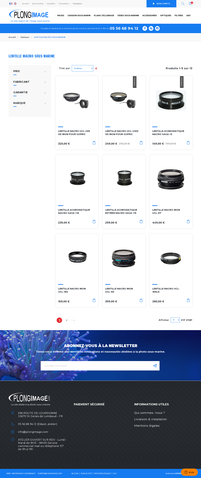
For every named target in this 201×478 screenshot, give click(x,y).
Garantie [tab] (20, 92)
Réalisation (174, 473)
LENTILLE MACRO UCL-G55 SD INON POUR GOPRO (74, 133)
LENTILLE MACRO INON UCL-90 (119, 290)
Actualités (51, 3)
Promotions (64, 3)
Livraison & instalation (150, 419)
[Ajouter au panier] (94, 143)
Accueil (25, 3)
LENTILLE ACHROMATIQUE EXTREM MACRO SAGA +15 (121, 211)
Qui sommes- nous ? (149, 413)
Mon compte (163, 3)
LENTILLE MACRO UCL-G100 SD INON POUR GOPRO (121, 133)
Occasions (77, 3)
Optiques (25, 37)
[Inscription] (155, 365)
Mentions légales (147, 425)
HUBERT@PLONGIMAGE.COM (50, 473)
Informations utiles (151, 404)
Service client (37, 3)
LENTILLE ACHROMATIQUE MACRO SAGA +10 (74, 211)
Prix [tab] (16, 71)
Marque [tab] (19, 103)
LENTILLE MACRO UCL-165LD (166, 290)
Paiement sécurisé (89, 404)
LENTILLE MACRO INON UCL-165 (72, 290)
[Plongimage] (30, 15)
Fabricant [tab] (21, 82)
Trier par (64, 68)
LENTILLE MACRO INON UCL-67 (166, 211)
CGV (114, 473)
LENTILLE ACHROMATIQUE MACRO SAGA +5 (168, 133)
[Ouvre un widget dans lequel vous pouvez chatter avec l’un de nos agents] (189, 472)
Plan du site (86, 473)
